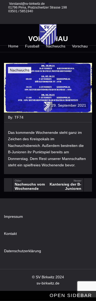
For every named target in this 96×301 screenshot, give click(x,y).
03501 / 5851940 (20, 11)
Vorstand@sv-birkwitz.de (27, 4)
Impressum (13, 216)
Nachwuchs (19, 70)
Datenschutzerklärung (22, 251)
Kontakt (10, 233)
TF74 (18, 117)
